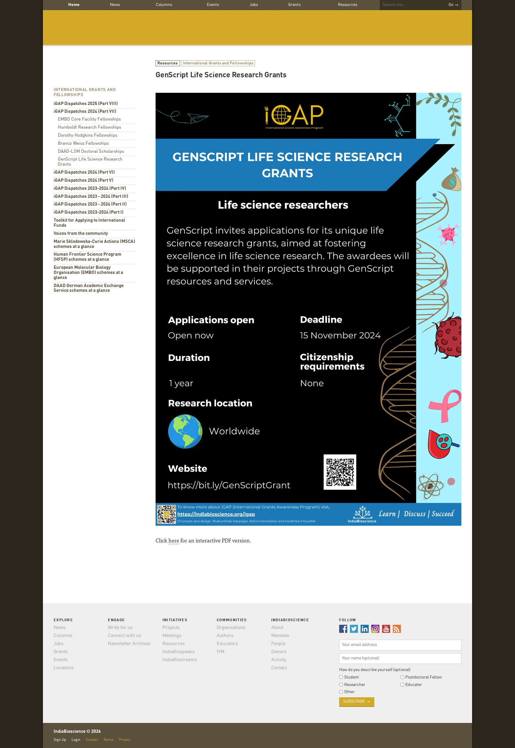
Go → (453, 5)
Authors (225, 635)
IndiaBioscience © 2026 (77, 732)
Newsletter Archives (129, 643)
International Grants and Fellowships (218, 63)
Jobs (253, 5)
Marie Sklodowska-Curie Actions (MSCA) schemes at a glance (94, 244)
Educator (413, 685)
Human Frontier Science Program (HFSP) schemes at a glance (87, 257)
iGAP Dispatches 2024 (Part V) (83, 180)
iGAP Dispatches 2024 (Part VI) (84, 172)
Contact (279, 668)
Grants (294, 5)
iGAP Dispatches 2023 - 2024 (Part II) (90, 204)
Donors (278, 652)
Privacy (124, 740)
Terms (108, 740)
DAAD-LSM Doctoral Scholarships (91, 151)
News (115, 5)
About (277, 627)
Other (349, 692)
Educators (227, 643)
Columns (164, 5)
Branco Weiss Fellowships (83, 143)
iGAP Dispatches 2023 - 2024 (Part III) (91, 197)
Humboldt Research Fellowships (89, 127)
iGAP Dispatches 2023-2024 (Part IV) (90, 188)
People (278, 643)
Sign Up (60, 740)
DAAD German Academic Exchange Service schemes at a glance (89, 288)
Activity (278, 660)
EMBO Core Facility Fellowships (89, 119)
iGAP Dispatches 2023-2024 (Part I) (88, 212)
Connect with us (124, 635)
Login (76, 740)
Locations (64, 668)
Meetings (172, 635)
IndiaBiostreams (179, 660)
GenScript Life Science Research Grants (90, 162)
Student (351, 677)
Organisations (231, 627)
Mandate (280, 635)
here (173, 540)
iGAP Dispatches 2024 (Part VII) (85, 111)
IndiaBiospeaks (178, 652)
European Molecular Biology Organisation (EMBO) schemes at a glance (88, 273)
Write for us (120, 627)
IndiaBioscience (257, 27)
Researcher (354, 685)
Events (213, 5)
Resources (347, 5)
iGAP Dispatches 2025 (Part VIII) (86, 104)
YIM (220, 652)
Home (74, 5)
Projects (171, 627)
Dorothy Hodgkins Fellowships (87, 135)
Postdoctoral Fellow (423, 677)
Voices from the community (81, 234)
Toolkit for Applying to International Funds (89, 223)
